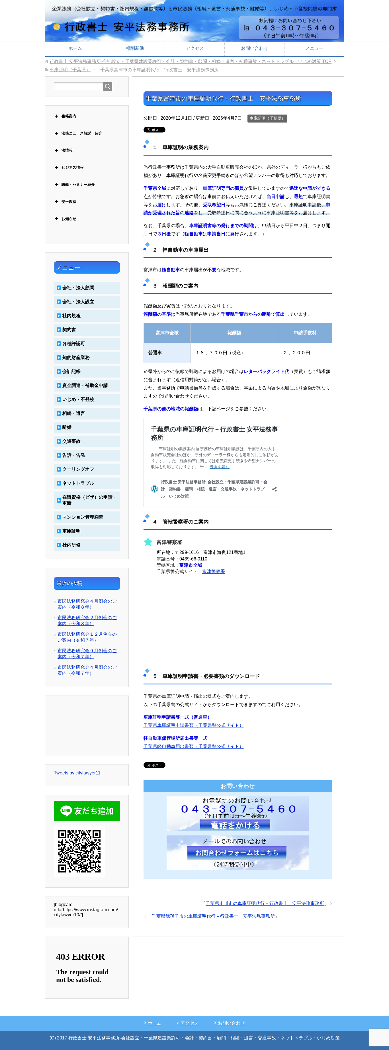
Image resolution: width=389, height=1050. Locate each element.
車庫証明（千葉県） (267, 118)
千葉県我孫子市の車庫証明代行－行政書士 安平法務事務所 (213, 916)
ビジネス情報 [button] (73, 167)
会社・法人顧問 (78, 287)
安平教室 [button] (69, 201)
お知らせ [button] (69, 219)
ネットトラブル (78, 483)
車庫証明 (71, 531)
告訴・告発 (73, 455)
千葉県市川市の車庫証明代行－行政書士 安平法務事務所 (265, 903)
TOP (190, 61)
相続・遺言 (73, 413)
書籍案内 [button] (69, 116)
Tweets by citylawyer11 (77, 772)
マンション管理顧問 (82, 517)
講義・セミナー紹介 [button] (78, 184)
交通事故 (71, 441)
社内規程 (71, 315)
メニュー (314, 48)
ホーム (75, 48)
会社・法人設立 (78, 301)
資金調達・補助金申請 (85, 385)
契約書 (69, 329)
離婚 (66, 427)
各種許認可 (73, 343)
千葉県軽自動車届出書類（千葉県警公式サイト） (194, 746)
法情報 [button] (67, 150)
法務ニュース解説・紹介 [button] (82, 133)
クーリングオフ (78, 469)
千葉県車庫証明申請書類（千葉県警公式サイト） (194, 725)
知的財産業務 (76, 357)
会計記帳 (71, 371)
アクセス (195, 48)
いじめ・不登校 (78, 399)
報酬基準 (135, 48)
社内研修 (71, 545)
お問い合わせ (254, 48)
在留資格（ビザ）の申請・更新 (89, 500)
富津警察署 (213, 571)
